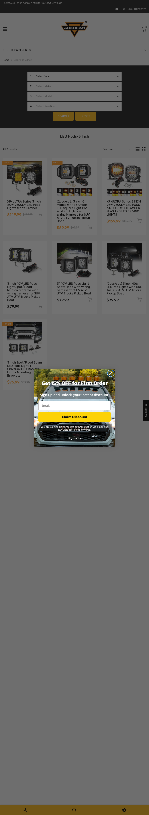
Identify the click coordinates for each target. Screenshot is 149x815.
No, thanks (74, 438)
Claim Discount (74, 417)
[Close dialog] (111, 373)
